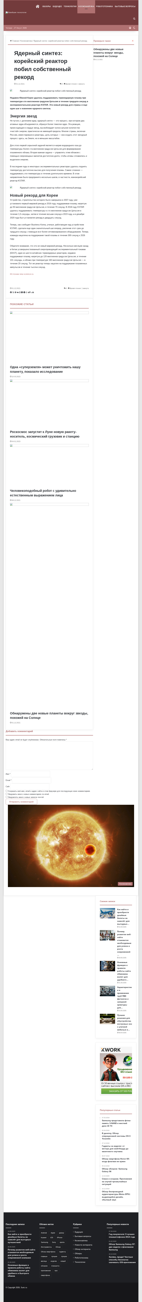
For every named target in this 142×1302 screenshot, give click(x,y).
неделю (54, 1261)
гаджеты (62, 1252)
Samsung (44, 1242)
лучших (64, 1256)
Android (44, 1233)
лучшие (54, 1256)
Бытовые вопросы (125, 6)
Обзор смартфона (48, 1252)
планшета (55, 1266)
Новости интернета (83, 1245)
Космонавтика (86, 6)
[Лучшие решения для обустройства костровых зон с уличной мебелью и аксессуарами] (107, 1019)
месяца (44, 1261)
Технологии (70, 6)
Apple (53, 1233)
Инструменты (46, 1247)
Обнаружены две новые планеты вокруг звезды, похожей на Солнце (108, 53)
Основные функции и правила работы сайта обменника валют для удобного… (124, 971)
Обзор (58, 1247)
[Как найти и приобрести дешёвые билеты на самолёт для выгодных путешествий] (107, 913)
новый (63, 1261)
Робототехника (104, 6)
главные (44, 1256)
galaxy (61, 1233)
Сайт (8, 786)
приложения (46, 1271)
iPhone (59, 1238)
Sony (54, 1242)
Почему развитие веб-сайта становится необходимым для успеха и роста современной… (124, 943)
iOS (51, 1238)
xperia (62, 1242)
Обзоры (46, 6)
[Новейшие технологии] (16, 13)
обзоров (44, 1266)
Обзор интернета (82, 1249)
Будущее (57, 6)
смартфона (45, 1275)
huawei (43, 1238)
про (56, 1271)
